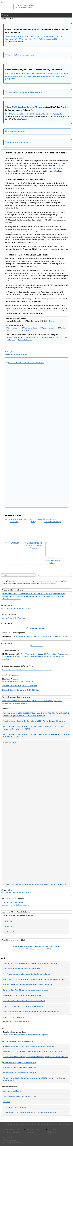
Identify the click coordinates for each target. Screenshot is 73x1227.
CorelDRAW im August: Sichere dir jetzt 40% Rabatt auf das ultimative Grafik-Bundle (33, 114)
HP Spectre (11, 340)
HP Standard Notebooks (31, 337)
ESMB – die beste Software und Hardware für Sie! (19, 1096)
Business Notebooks (25, 340)
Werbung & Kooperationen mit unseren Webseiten (19, 1124)
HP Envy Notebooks (12, 328)
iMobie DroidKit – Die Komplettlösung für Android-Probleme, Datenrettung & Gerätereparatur (34, 979)
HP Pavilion (46, 337)
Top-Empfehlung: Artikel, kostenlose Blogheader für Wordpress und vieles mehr (29, 1112)
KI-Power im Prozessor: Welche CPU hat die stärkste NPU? (23, 995)
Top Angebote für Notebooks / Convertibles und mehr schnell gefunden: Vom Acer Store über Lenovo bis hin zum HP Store (36, 948)
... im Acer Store (9, 926)
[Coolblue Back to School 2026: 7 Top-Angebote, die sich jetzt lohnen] (11, 721)
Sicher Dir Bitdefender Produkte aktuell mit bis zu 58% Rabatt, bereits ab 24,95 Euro (40, 636)
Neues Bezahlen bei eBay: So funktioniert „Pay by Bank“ (22, 968)
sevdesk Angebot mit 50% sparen (13, 618)
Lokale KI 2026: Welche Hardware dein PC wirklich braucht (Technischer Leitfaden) (31, 963)
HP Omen (63, 337)
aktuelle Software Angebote (13, 902)
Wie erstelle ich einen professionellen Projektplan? (20, 1073)
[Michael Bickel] (2, 2)
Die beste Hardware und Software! (21, 1042)
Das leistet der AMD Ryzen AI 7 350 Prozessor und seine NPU (24, 1001)
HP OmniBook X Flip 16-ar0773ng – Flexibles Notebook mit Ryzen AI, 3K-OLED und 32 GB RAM (35, 1057)
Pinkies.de (6, 1102)
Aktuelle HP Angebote (13, 337)
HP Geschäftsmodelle (21, 330)
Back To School (53, 168)
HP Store (49, 321)
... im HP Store (8, 921)
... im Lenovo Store (10, 932)
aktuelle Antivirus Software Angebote (16, 905)
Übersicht (5, 15)
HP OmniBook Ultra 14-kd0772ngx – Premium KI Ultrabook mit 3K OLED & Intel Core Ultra (33, 1051)
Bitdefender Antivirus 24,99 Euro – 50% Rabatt (17, 681)
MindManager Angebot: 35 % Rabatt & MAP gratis (19, 1067)
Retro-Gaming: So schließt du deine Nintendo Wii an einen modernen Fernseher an (31, 1011)
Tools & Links (41, 1124)
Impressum (50, 1124)
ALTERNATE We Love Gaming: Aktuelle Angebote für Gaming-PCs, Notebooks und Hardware (34, 884)
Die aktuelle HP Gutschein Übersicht (16, 1021)
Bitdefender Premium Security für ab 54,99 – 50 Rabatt (20, 690)
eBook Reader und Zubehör (12, 1091)
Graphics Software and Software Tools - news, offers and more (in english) (27, 670)
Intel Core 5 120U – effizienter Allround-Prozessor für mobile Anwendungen (28, 984)
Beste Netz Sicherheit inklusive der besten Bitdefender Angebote (26, 1035)
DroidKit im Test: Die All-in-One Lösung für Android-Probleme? (24, 1006)
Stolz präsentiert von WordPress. (13, 1142)
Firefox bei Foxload (32, 1129)
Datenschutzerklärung (45, 583)
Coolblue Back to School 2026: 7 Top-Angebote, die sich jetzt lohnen (43, 721)
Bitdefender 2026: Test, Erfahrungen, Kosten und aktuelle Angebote (25, 990)
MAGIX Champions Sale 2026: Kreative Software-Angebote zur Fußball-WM (28, 1046)
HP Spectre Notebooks (47, 328)
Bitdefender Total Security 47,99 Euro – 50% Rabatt (19, 686)
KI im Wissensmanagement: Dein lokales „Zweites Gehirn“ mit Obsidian (27, 974)
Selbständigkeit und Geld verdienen (21, 1063)
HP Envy (55, 337)
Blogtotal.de (30, 1132)
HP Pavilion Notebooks (29, 328)
